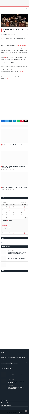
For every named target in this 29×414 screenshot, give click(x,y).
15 (21, 212)
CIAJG (22, 61)
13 (13, 212)
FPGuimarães (5, 34)
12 (9, 212)
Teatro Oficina (21, 71)
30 (13, 206)
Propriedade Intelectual (6, 405)
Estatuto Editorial (4, 402)
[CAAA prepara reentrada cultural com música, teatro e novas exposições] (14, 158)
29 (10, 206)
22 (21, 214)
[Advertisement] (14, 100)
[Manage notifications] (26, 411)
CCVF (14, 61)
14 (17, 212)
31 (17, 206)
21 (17, 214)
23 (25, 214)
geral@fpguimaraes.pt (13, 363)
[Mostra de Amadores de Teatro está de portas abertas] (14, 20)
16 (24, 212)
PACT (5, 57)
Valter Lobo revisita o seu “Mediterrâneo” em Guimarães (14, 187)
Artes (26, 34)
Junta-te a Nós (4, 400)
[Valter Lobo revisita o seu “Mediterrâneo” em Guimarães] (14, 179)
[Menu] (2, 8)
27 (2, 206)
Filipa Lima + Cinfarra (7, 227)
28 (6, 206)
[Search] (27, 8)
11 (6, 212)
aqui (7, 78)
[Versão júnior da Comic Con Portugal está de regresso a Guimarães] (14, 136)
